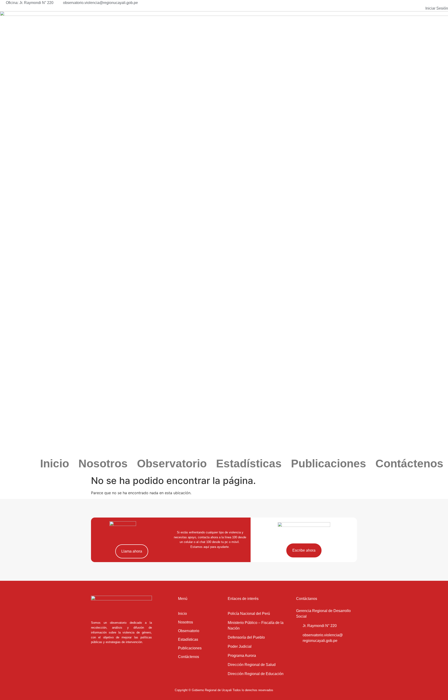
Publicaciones (328, 463)
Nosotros (103, 463)
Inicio (54, 463)
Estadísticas (249, 463)
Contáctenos (409, 463)
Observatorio (172, 463)
